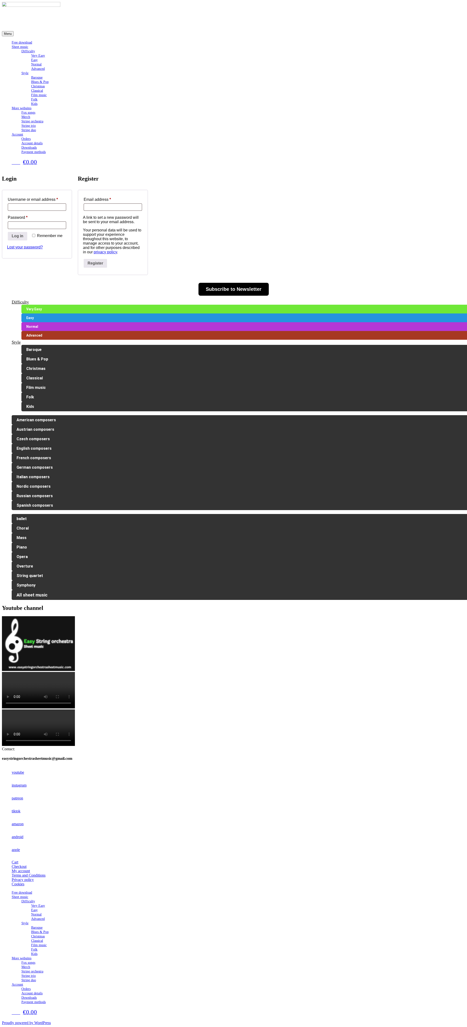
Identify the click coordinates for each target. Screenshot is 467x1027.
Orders (26, 139)
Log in (17, 236)
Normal (36, 64)
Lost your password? (25, 247)
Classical (37, 90)
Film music (39, 95)
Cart (15, 862)
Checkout (19, 866)
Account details (32, 143)
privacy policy (105, 252)
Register (95, 263)
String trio (28, 126)
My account (21, 871)
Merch (25, 117)
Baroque (37, 77)
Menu (8, 34)
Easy (34, 60)
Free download (22, 42)
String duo (28, 130)
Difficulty (28, 51)
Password (25, 217)
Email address (105, 199)
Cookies (18, 884)
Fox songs (28, 112)
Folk (34, 99)
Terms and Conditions (28, 875)
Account (17, 134)
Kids (34, 104)
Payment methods (33, 152)
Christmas (38, 86)
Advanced (38, 69)
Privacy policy (23, 880)
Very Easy (38, 55)
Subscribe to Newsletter (233, 289)
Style (24, 73)
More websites (21, 108)
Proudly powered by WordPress (26, 1023)
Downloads (29, 147)
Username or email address (37, 199)
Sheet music (20, 47)
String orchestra (32, 121)
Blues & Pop (40, 82)
